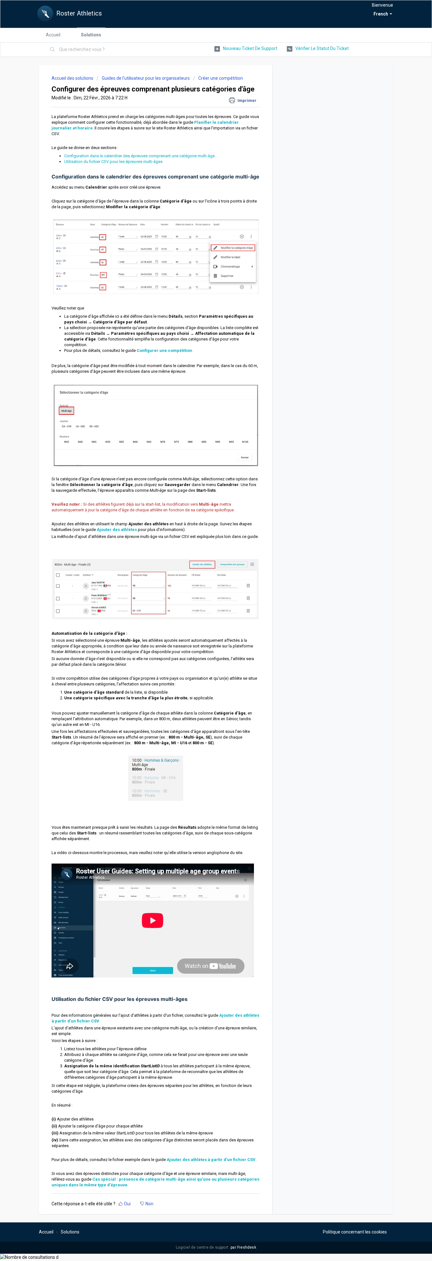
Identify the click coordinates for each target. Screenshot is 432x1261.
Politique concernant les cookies (355, 1231)
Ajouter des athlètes (117, 529)
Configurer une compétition (164, 350)
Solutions (91, 34)
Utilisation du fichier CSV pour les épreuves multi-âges (113, 161)
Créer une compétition (220, 78)
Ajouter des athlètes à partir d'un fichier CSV (211, 1159)
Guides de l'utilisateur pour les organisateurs (146, 78)
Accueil (53, 34)
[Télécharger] (204, 565)
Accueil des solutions (73, 78)
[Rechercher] (52, 49)
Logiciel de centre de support (202, 1247)
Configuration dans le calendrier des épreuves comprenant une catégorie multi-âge (139, 155)
